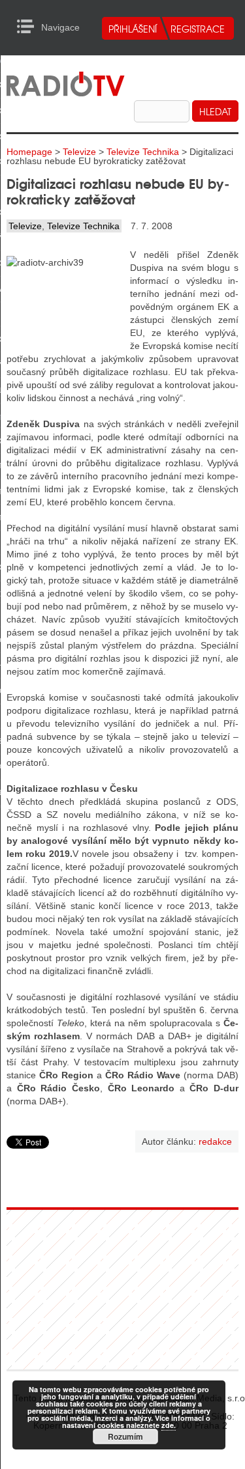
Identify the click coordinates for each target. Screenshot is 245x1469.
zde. (168, 1425)
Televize (79, 152)
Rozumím (125, 1436)
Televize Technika (142, 152)
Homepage (29, 152)
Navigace (29, 26)
